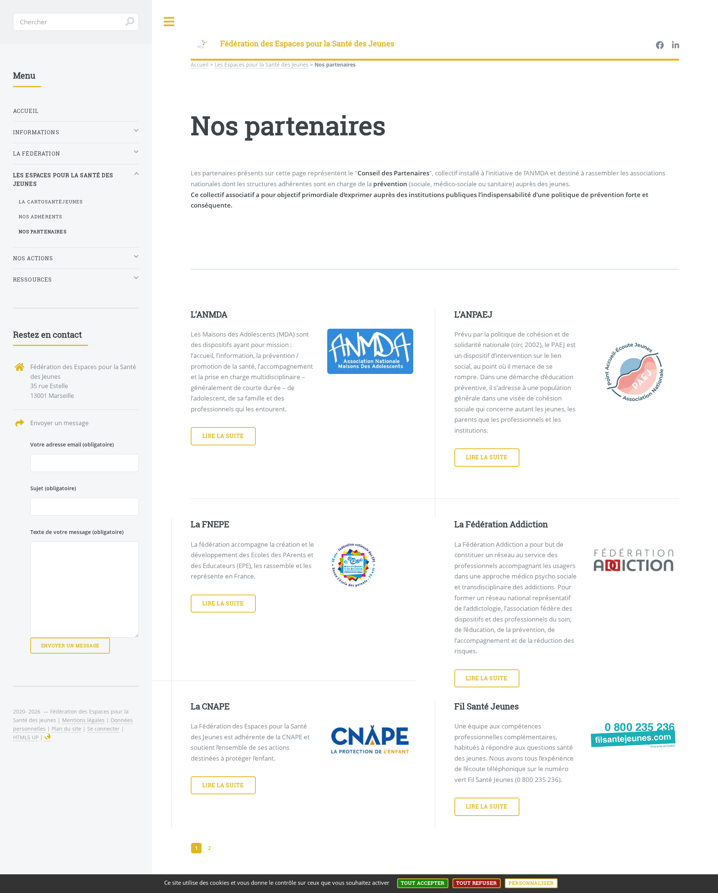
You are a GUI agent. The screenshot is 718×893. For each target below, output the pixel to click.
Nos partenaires (43, 231)
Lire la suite (223, 435)
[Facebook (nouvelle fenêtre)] (660, 45)
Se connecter (103, 728)
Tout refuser (476, 883)
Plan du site (66, 728)
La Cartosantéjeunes (51, 202)
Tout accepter (423, 883)
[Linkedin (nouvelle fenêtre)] (675, 45)
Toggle (169, 22)
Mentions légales (83, 720)
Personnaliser (531, 883)
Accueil (200, 64)
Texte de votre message (76, 532)
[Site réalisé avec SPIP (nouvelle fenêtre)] (47, 737)
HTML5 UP (26, 737)
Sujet (53, 488)
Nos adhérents (40, 217)
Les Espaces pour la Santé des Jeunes (262, 64)
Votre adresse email (72, 444)
